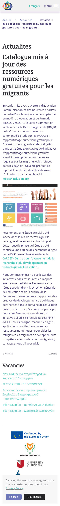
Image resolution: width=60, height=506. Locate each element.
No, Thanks (35, 496)
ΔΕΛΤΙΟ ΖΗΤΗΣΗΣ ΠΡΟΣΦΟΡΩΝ (22, 384)
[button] (51, 6)
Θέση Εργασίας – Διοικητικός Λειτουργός (28, 411)
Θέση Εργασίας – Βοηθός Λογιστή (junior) (28, 405)
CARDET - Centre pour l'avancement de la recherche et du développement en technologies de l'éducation (28, 263)
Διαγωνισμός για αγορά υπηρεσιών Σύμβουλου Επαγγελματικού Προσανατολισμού (24, 394)
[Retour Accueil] (7, 6)
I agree (13, 496)
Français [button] (34, 6)
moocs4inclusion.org (15, 179)
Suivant (52, 353)
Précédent (8, 353)
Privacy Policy (14, 488)
